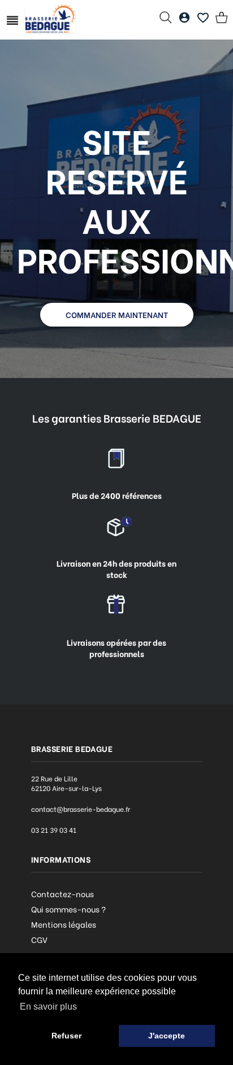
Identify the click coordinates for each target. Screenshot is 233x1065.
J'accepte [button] (166, 1035)
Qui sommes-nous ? (68, 909)
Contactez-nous (62, 893)
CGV (39, 939)
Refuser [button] (66, 1035)
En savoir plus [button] (48, 1006)
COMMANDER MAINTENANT (117, 314)
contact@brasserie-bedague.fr (80, 809)
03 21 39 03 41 (53, 829)
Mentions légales (63, 924)
